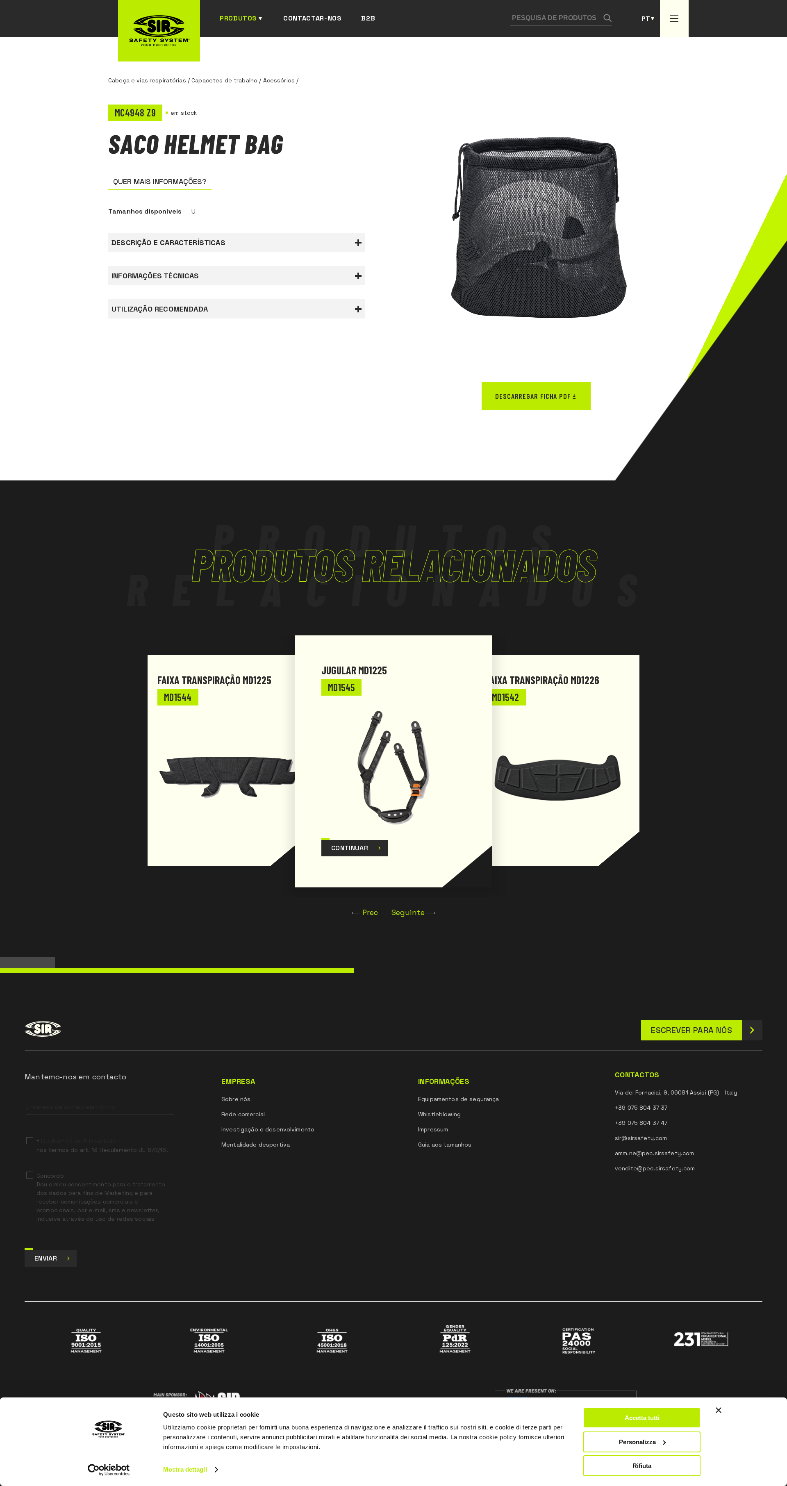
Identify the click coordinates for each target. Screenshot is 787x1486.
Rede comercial (243, 1114)
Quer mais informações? (160, 181)
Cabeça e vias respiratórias (147, 80)
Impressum (433, 1129)
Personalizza (637, 1441)
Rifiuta (641, 1465)
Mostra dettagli (185, 1469)
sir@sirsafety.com (641, 1138)
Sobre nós (235, 1099)
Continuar (349, 848)
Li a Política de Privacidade (78, 1141)
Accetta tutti (642, 1417)
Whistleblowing (439, 1114)
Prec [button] (370, 912)
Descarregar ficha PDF (533, 396)
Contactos (637, 1075)
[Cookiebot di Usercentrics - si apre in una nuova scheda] (109, 1470)
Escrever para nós (691, 1030)
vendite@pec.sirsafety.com (655, 1168)
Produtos (238, 18)
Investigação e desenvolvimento (267, 1129)
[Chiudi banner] (718, 1410)
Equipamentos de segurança (458, 1099)
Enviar (45, 1258)
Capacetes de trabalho (224, 80)
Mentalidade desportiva (255, 1144)
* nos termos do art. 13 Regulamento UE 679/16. (102, 1146)
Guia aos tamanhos (444, 1144)
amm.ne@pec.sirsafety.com (654, 1153)
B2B (368, 18)
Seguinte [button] (408, 912)
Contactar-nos (312, 18)
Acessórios (279, 80)
